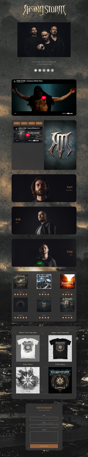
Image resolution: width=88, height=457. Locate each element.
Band (16, 123)
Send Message (44, 446)
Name (44, 415)
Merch (32, 123)
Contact (39, 123)
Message (44, 429)
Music (24, 123)
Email (44, 422)
